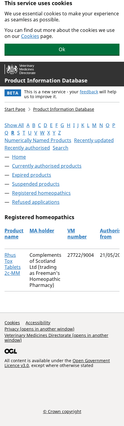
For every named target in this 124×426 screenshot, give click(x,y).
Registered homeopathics (41, 193)
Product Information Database (46, 80)
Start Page (15, 109)
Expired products (31, 175)
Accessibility (38, 322)
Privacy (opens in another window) (39, 329)
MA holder (41, 230)
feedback (89, 92)
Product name (14, 233)
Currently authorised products (47, 166)
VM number (77, 233)
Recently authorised (27, 148)
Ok (62, 49)
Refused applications (36, 202)
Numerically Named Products (38, 140)
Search (60, 148)
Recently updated (94, 140)
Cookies (30, 36)
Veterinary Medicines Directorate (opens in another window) (56, 337)
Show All (14, 125)
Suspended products (36, 184)
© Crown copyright (62, 411)
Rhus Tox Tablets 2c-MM (13, 264)
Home (19, 157)
